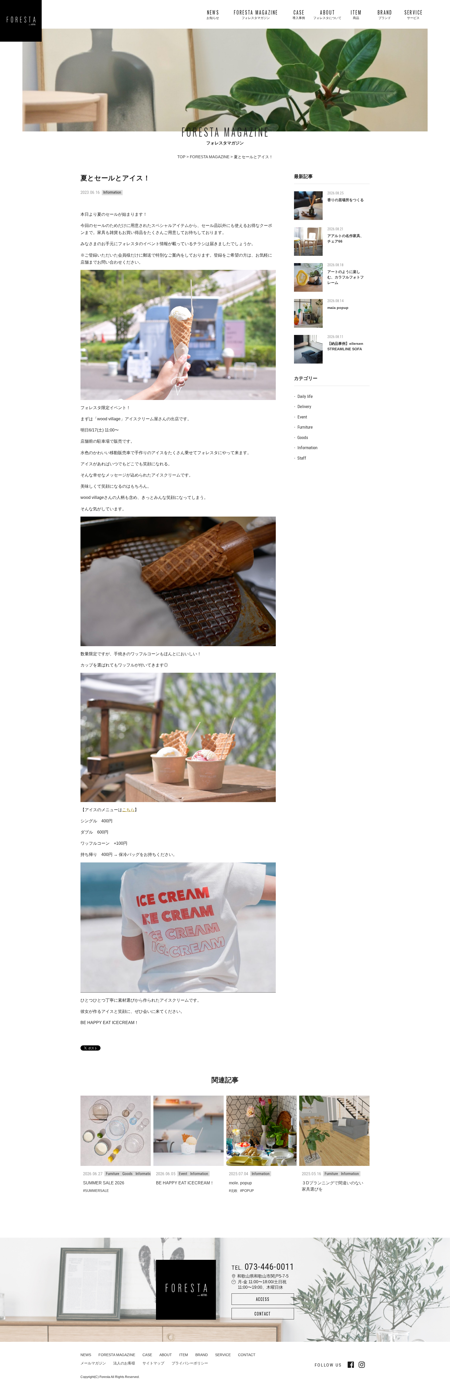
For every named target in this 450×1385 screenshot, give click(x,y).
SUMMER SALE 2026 (103, 1183)
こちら (128, 810)
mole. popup (240, 1183)
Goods (302, 437)
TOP (181, 157)
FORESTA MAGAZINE (209, 157)
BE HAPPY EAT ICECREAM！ (185, 1183)
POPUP (248, 1191)
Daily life (305, 396)
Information (307, 447)
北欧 (234, 1191)
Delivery (304, 406)
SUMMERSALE (97, 1191)
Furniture (305, 427)
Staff (301, 458)
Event (302, 417)
